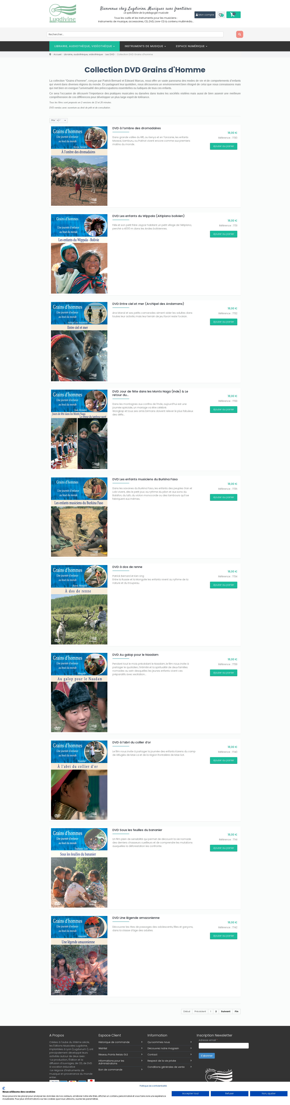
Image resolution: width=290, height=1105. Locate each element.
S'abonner (207, 1055)
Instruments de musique (144, 46)
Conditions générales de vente (166, 1067)
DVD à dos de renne (127, 567)
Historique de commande (114, 1042)
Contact (152, 1054)
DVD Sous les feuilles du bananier (137, 830)
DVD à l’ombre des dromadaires (136, 128)
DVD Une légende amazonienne (136, 918)
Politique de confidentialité (153, 1085)
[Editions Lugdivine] (62, 13)
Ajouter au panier (223, 146)
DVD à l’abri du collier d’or (131, 742)
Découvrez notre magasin (163, 1048)
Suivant (225, 1011)
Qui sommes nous (159, 1042)
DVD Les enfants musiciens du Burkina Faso (145, 479)
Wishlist (103, 1048)
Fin (236, 1011)
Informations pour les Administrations (111, 1062)
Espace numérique (191, 46)
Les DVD (109, 54)
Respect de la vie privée (162, 1060)
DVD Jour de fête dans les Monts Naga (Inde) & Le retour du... (150, 393)
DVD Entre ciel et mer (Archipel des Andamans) (148, 304)
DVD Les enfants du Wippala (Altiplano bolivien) (148, 216)
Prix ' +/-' (56, 120)
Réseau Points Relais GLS (113, 1054)
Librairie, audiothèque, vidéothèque (83, 46)
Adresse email (208, 1040)
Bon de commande (110, 1069)
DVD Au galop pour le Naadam (135, 655)
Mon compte (206, 14)
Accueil (57, 54)
